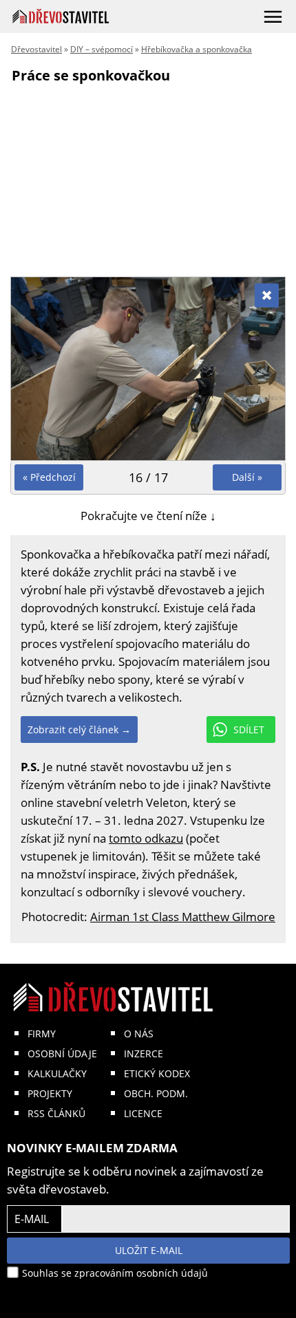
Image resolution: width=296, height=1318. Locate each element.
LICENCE (143, 1113)
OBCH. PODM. (156, 1093)
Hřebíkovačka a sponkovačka (196, 49)
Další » (247, 477)
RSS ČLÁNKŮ (56, 1113)
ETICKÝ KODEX (157, 1073)
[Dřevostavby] (61, 16)
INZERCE (143, 1053)
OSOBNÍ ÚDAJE (62, 1053)
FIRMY (42, 1033)
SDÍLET (248, 729)
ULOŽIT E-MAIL (148, 1250)
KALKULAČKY (57, 1073)
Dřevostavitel (36, 49)
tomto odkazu (146, 838)
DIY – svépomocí (101, 49)
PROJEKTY (50, 1093)
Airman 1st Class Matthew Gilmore (182, 917)
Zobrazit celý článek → (79, 729)
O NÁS (139, 1033)
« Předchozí (49, 477)
